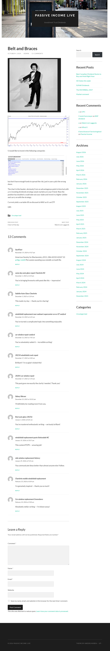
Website (11, 590)
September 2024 (82, 256)
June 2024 (80, 269)
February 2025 (81, 233)
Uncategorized (16, 215)
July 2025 (79, 211)
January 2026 (81, 184)
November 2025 (82, 193)
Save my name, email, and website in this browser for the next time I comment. (39, 601)
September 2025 (82, 202)
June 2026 (80, 161)
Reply (17, 264)
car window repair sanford (25, 335)
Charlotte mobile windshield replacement (30, 478)
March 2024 (80, 282)
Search (78, 50)
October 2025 (81, 197)
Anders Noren (91, 643)
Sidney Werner (20, 396)
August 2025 (81, 206)
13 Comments (37, 53)
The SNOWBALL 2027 (84, 90)
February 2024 (81, 287)
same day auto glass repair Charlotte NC (30, 273)
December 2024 (82, 242)
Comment (12, 543)
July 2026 (79, 157)
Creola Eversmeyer (85, 116)
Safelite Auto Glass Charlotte (26, 293)
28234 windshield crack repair (26, 355)
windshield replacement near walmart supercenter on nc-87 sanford (40, 314)
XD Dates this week (83, 81)
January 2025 (81, 238)
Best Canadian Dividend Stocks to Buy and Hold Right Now (88, 75)
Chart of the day (13, 224)
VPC (83, 112)
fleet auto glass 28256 (23, 417)
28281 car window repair (24, 376)
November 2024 (82, 246)
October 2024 (81, 251)
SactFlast (18, 249)
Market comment (82, 94)
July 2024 (79, 265)
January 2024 (81, 291)
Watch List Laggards (62, 224)
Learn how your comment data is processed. (52, 611)
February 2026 (81, 179)
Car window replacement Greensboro (29, 499)
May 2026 (80, 166)
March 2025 (80, 229)
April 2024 (80, 278)
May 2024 (80, 273)
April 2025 (80, 224)
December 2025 (82, 188)
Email (10, 579)
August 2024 (81, 260)
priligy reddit (20, 260)
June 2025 (80, 215)
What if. (85, 127)
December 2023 (82, 296)
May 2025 (80, 220)
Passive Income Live (55, 15)
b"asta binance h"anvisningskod (89, 131)
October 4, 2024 (14, 53)
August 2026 (81, 152)
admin (26, 53)
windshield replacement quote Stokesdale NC (32, 437)
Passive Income (86, 134)
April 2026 (80, 170)
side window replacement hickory (27, 458)
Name (10, 568)
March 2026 (80, 175)
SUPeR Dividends (82, 85)
